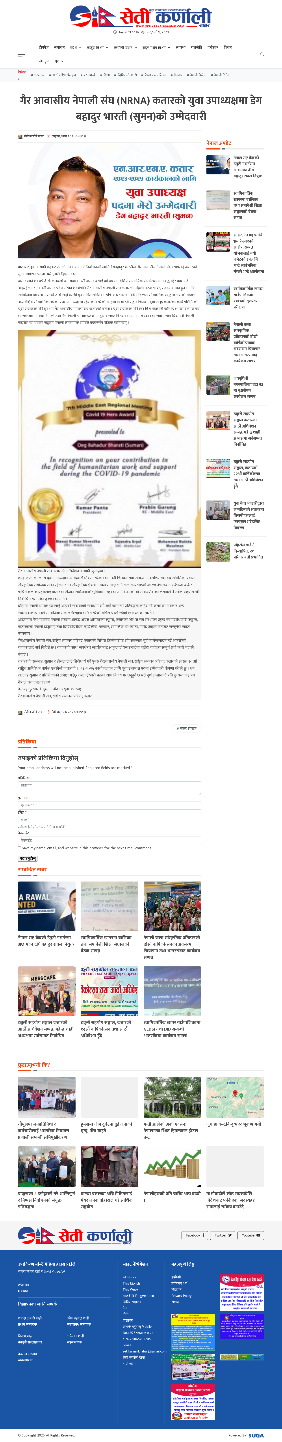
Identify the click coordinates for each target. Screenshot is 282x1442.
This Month (131, 1284)
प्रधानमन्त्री (90, 75)
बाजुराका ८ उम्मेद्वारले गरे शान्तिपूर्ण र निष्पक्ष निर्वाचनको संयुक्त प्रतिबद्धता (46, 1200)
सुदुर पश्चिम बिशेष (154, 48)
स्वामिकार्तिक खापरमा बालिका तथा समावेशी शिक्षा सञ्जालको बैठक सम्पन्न (106, 944)
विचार (228, 48)
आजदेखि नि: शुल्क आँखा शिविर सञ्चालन (138, 1299)
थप (57, 61)
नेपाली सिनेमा (222, 75)
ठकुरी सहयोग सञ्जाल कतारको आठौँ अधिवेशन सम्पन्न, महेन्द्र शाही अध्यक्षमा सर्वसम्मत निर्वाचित (46, 1029)
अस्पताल (39, 75)
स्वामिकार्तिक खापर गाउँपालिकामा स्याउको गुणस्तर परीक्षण (248, 298)
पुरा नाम (23, 798)
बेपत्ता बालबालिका (155, 75)
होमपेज (44, 48)
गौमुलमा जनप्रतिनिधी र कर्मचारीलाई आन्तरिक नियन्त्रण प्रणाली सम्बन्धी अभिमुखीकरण (43, 1131)
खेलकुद (44, 61)
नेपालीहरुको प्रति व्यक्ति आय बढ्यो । (172, 1197)
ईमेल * (22, 813)
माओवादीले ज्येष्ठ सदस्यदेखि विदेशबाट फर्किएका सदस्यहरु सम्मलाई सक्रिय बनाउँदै (231, 1200)
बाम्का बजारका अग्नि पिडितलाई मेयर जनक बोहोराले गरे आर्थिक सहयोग (107, 1200)
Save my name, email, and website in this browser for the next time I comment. (87, 848)
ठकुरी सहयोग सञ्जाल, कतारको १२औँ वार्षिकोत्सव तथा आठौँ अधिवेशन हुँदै (106, 1029)
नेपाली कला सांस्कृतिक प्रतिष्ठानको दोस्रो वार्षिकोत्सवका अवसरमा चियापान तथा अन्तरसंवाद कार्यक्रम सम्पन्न (172, 947)
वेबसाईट (23, 833)
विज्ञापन (128, 1321)
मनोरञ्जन (213, 48)
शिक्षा (107, 75)
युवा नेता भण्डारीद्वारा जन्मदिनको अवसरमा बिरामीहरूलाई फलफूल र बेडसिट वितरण (249, 515)
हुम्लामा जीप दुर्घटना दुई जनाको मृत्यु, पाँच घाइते (106, 1128)
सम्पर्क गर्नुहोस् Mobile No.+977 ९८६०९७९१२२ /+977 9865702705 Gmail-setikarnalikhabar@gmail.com (145, 1339)
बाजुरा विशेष (95, 48)
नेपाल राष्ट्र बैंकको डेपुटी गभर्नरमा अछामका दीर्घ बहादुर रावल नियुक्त (46, 941)
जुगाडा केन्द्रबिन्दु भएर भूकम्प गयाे (233, 1124)
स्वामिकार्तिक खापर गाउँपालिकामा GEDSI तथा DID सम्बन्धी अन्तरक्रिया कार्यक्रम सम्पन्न (172, 1029)
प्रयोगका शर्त (179, 1284)
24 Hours (129, 1277)
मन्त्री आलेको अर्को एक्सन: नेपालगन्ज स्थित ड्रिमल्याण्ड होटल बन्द (171, 1131)
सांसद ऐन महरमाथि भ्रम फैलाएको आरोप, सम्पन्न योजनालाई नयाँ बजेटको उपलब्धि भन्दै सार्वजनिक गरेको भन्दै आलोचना (249, 253)
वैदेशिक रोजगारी (127, 75)
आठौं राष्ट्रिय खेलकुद (64, 75)
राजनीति (196, 48)
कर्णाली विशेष (123, 48)
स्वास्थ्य (181, 48)
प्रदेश (73, 48)
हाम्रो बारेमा (129, 1364)
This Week (130, 1290)
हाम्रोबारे (176, 1277)
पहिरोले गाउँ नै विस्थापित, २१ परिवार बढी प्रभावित (248, 551)
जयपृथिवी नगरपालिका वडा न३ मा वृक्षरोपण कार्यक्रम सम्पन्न (248, 387)
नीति (125, 1314)
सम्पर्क (175, 1302)
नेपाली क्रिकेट (198, 75)
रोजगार (178, 75)
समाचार (59, 48)
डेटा (125, 1308)
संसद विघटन (188, 729)
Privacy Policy (181, 1296)
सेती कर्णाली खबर (134, 1358)
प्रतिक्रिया (24, 778)
